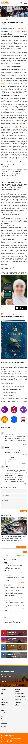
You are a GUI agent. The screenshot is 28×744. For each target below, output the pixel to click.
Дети (2, 720)
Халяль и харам (5, 699)
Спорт (16, 704)
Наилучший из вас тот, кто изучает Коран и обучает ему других (14, 675)
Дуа (2, 708)
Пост (2, 707)
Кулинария (3, 726)
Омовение (3, 698)
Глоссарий (3, 712)
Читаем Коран (7, 671)
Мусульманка (4, 718)
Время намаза (4, 702)
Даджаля (16, 229)
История (17, 691)
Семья (2, 716)
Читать (4, 681)
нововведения (23, 127)
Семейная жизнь (5, 722)
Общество (17, 689)
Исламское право (19, 693)
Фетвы (2, 710)
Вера (2, 691)
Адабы (2, 705)
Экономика (18, 702)
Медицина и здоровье (20, 699)
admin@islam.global (16, 738)
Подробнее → (21, 546)
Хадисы (3, 704)
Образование (18, 698)
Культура (17, 694)
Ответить (24, 444)
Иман (6, 118)
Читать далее (21, 572)
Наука (16, 701)
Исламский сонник (20, 705)
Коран (2, 693)
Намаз (2, 701)
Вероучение (4, 689)
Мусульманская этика (20, 696)
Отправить (23, 511)
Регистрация (20, 555)
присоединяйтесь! (21, 28)
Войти (7, 555)
